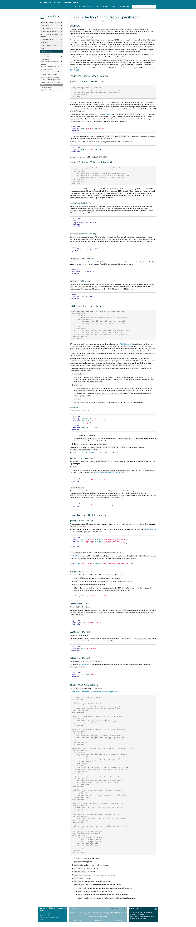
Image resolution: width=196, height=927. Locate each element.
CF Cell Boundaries (125, 344)
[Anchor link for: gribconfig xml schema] (99, 684)
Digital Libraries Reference (48, 90)
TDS (97, 7)
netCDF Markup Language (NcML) (49, 35)
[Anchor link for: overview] (81, 25)
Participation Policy (102, 916)
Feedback (125, 7)
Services (43, 64)
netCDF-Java (87, 7)
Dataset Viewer (45, 54)
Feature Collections (47, 39)
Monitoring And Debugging (49, 31)
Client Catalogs (46, 25)
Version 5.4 (73, 2)
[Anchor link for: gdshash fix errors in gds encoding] (104, 81)
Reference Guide (46, 51)
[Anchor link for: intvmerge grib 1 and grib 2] (97, 258)
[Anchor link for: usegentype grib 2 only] (92, 203)
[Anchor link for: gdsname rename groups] (94, 520)
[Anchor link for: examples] (79, 407)
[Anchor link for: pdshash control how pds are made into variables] (116, 162)
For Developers (45, 59)
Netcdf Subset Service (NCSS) (49, 61)
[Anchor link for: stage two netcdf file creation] (107, 515)
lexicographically (84, 664)
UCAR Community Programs (93, 912)
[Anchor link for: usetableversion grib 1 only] (97, 234)
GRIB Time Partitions (46, 87)
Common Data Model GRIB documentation (89, 453)
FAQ (42, 48)
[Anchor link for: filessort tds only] (91, 658)
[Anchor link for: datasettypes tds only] (94, 571)
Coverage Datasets (46, 69)
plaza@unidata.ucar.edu (147, 916)
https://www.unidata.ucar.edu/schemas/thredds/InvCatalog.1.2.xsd (95, 692)
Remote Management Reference (50, 77)
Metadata (44, 42)
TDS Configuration (47, 28)
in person (142, 914)
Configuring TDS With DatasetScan (50, 67)
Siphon (114, 7)
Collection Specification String (49, 74)
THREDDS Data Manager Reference (51, 79)
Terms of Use (118, 920)
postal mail (134, 914)
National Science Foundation (110, 913)
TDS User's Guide (75, 21)
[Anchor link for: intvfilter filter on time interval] (102, 306)
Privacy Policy (98, 920)
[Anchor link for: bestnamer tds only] (91, 632)
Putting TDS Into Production (50, 45)
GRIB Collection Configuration (49, 85)
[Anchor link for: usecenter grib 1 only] (91, 281)
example (150, 529)
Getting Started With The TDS (50, 22)
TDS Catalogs (45, 56)
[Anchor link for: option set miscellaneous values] (98, 458)
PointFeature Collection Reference (50, 82)
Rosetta (105, 7)
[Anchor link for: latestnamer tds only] (93, 603)
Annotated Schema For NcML (49, 72)
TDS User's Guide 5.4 (50, 17)
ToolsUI (105, 114)
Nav (78, 7)
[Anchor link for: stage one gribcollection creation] (109, 75)
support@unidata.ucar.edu (144, 912)
